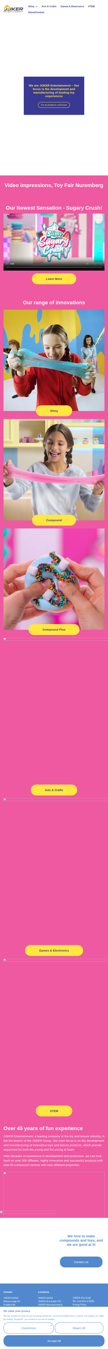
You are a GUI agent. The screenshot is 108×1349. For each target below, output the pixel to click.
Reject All (79, 1328)
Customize (29, 1328)
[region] (54, 1328)
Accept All (54, 1341)
